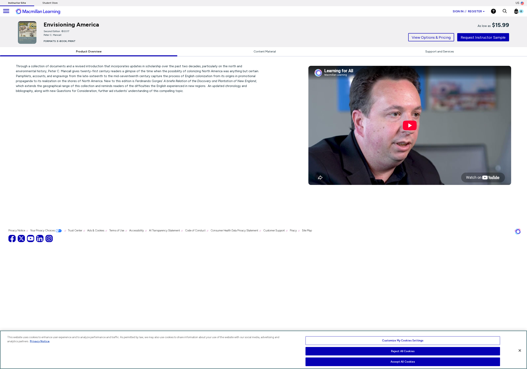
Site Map (307, 230)
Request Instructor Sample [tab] (483, 37)
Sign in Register (467, 11)
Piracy (293, 230)
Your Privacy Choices (42, 230)
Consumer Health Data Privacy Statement (234, 230)
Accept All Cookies (403, 361)
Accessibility (136, 230)
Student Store (50, 2)
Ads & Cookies (95, 230)
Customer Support (274, 230)
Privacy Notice (16, 230)
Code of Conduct (195, 230)
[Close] (519, 350)
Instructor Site (17, 2)
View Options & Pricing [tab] (431, 37)
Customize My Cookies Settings (402, 340)
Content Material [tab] (265, 51)
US (517, 3)
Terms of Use (116, 230)
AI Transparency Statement (164, 230)
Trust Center (75, 230)
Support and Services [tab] (439, 51)
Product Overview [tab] (88, 51)
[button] (504, 11)
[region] (263, 350)
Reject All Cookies (403, 351)
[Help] (493, 11)
